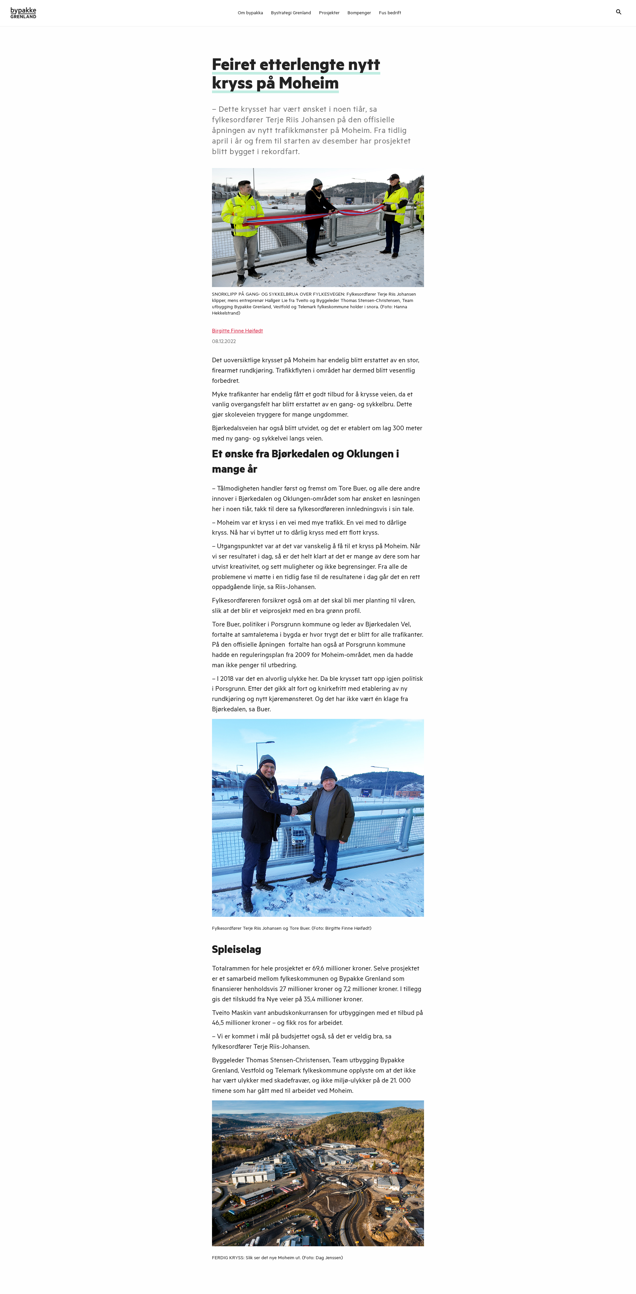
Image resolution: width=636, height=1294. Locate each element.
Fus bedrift (390, 13)
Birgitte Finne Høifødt (237, 331)
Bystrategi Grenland (291, 13)
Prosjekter (329, 13)
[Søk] (618, 12)
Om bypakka (250, 13)
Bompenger (359, 13)
